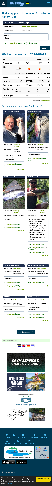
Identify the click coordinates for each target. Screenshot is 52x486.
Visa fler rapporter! (25, 332)
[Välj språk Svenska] (19, 345)
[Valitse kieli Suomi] (33, 345)
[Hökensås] (26, 414)
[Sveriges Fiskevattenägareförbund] (26, 399)
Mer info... (10, 483)
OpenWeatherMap (45, 100)
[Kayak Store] (26, 362)
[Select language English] (23, 345)
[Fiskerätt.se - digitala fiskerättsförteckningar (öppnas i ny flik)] (19, 452)
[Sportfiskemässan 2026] (26, 382)
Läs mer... (20, 169)
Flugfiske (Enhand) (30, 26)
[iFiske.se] (17, 3)
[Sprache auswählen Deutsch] (28, 345)
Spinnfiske (40, 144)
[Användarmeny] (3, 3)
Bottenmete (17, 268)
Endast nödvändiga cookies (43, 479)
